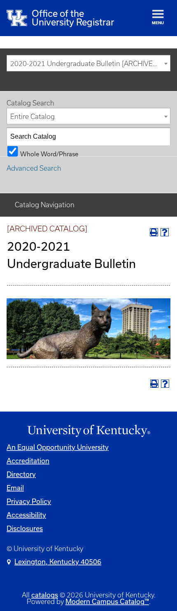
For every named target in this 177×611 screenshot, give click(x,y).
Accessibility (26, 515)
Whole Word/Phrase (49, 153)
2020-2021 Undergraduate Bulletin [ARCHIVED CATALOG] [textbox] (90, 63)
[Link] (88, 431)
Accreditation (28, 461)
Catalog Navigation (45, 204)
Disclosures (25, 528)
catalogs (44, 595)
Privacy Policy (29, 501)
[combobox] (88, 63)
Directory (21, 474)
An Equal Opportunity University (58, 447)
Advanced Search (34, 168)
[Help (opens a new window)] (165, 232)
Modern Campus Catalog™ (107, 601)
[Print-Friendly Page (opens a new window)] (154, 232)
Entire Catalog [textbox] (32, 116)
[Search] (161, 137)
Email (15, 488)
